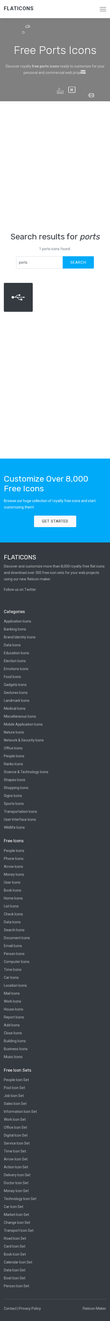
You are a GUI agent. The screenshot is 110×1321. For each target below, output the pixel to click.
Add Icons (12, 1025)
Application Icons (17, 621)
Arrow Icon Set (16, 1159)
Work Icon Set (15, 1119)
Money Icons (14, 874)
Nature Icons (14, 732)
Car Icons (11, 977)
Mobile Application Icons (23, 724)
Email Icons (13, 946)
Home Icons (13, 898)
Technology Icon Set (20, 1199)
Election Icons (15, 661)
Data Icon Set (14, 1270)
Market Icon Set (16, 1215)
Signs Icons (13, 796)
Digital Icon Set (16, 1135)
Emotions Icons (16, 669)
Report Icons (14, 1017)
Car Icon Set (13, 1207)
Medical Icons (15, 708)
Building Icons (15, 1041)
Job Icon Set (14, 1096)
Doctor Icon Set (16, 1183)
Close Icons (13, 1033)
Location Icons (15, 985)
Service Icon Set (17, 1143)
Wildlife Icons (14, 827)
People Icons (14, 756)
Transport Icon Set (19, 1230)
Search (78, 262)
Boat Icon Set (14, 1278)
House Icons (13, 1009)
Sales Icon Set (15, 1104)
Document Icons (17, 938)
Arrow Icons (13, 866)
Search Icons (14, 930)
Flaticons (19, 8)
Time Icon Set (15, 1151)
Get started (55, 521)
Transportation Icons (20, 811)
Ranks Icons (13, 764)
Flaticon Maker (94, 1308)
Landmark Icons (16, 700)
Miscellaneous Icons (20, 716)
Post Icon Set (14, 1088)
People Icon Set (16, 1080)
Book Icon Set (15, 1254)
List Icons (11, 906)
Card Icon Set (14, 1246)
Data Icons (12, 645)
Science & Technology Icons (26, 772)
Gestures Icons (16, 693)
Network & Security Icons (24, 740)
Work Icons (12, 1001)
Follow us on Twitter (20, 589)
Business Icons (16, 1049)
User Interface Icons (20, 819)
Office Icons (13, 748)
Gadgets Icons (15, 685)
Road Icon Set (15, 1238)
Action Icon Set (16, 1167)
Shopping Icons (16, 788)
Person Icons (14, 954)
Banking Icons (15, 629)
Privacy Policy (30, 1308)
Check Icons (13, 914)
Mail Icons (12, 993)
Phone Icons (14, 859)
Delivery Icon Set (17, 1175)
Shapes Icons (14, 780)
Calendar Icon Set (18, 1262)
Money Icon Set (16, 1191)
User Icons (12, 882)
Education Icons (16, 653)
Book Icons (12, 890)
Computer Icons (16, 962)
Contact (10, 1308)
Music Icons (13, 1057)
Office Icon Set (15, 1127)
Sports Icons (14, 804)
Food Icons (12, 677)
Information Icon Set (20, 1111)
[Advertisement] (55, 166)
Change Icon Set (17, 1222)
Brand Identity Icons (20, 637)
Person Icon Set (16, 1286)
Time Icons (12, 970)
